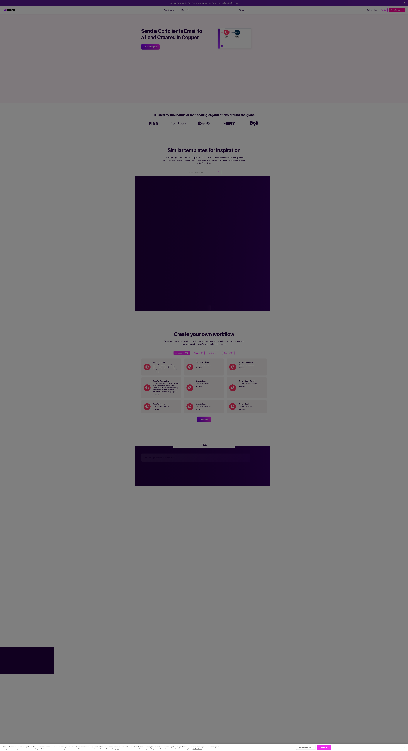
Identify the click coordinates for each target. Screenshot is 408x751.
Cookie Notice (197, 749)
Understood (324, 747)
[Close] (404, 747)
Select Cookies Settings (306, 747)
